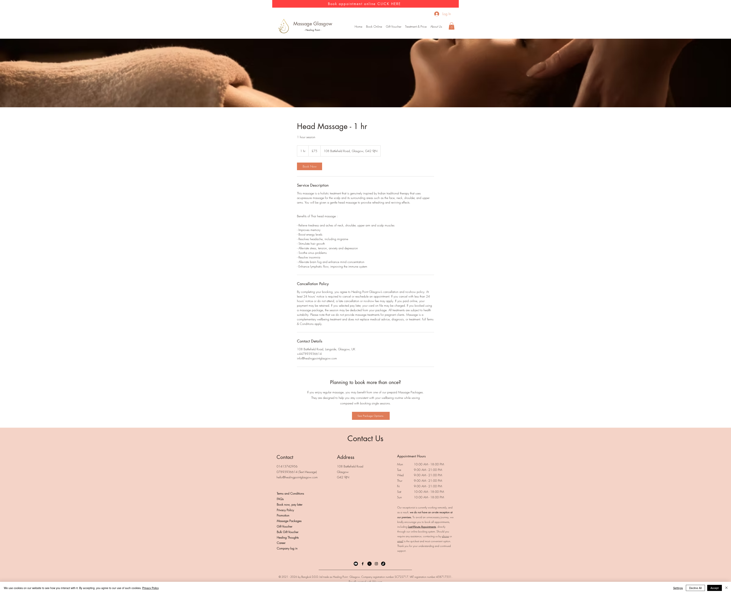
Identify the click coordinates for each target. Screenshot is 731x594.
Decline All (695, 588)
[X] (369, 564)
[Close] (726, 588)
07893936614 (287, 472)
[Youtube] (356, 564)
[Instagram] (376, 564)
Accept (714, 588)
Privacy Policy (150, 588)
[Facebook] (363, 564)
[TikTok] (383, 564)
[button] (416, 26)
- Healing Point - (312, 30)
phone (445, 536)
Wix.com (377, 581)
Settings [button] (678, 588)
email (400, 541)
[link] (309, 166)
